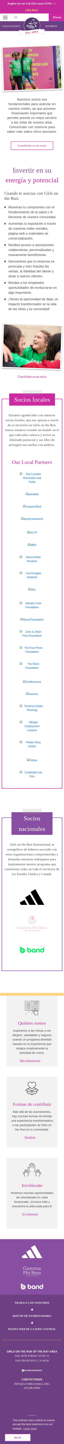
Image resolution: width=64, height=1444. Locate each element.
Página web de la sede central (32, 1329)
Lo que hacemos (11, 26)
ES (16, 17)
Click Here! (31, 10)
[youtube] (28, 1406)
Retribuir (30, 1137)
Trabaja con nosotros (32, 1302)
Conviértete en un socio (32, 145)
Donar (56, 17)
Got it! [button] (17, 1437)
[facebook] (35, 1406)
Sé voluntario (30, 1214)
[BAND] (32, 950)
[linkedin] (21, 1406)
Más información (30, 1060)
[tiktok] (42, 1406)
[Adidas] (32, 897)
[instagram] (14, 1406)
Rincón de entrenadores (32, 1316)
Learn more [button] (30, 1428)
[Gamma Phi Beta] (32, 923)
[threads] (49, 1406)
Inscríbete (51, 26)
